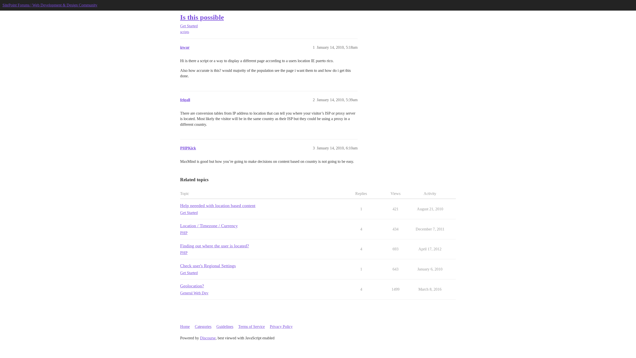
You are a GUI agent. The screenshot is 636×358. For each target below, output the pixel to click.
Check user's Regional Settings (208, 265)
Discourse (208, 338)
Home (185, 326)
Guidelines (224, 326)
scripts (184, 32)
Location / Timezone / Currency (209, 225)
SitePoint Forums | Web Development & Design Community (49, 5)
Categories (203, 326)
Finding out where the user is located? (214, 245)
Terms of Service (251, 326)
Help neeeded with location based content (217, 205)
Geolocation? (192, 285)
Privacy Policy (281, 326)
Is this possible (202, 17)
